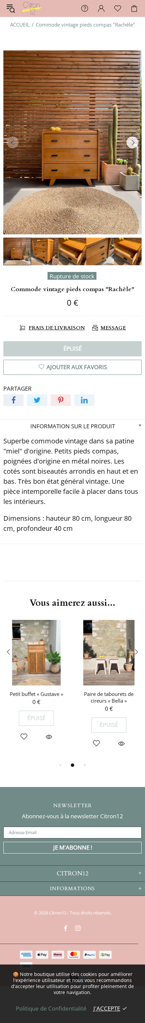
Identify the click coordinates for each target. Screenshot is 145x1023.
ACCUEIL (20, 24)
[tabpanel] (36, 687)
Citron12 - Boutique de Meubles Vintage (32, 8)
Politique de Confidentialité (51, 1008)
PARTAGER (17, 388)
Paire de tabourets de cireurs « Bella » (109, 697)
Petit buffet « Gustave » (36, 694)
